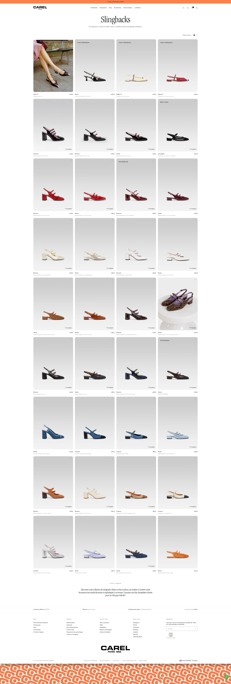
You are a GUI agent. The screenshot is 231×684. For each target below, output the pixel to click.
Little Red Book (137, 636)
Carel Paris (37, 660)
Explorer (69, 619)
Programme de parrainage (75, 632)
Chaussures (37, 625)
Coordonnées (116, 660)
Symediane (51, 660)
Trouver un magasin (72, 634)
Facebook (136, 627)
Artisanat (69, 625)
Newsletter (169, 619)
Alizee (38, 451)
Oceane (80, 451)
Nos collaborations (72, 627)
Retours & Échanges (106, 629)
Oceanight (164, 154)
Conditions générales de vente (129, 660)
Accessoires (37, 629)
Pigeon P (122, 94)
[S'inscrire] (196, 629)
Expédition (103, 627)
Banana (80, 154)
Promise (38, 154)
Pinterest (135, 629)
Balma (163, 571)
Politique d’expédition (105, 660)
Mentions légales (143, 660)
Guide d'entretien (105, 632)
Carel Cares (70, 629)
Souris (80, 94)
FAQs (101, 625)
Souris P (38, 94)
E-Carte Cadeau (38, 632)
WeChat (135, 634)
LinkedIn (135, 632)
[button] (94, 8)
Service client (104, 619)
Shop (34, 619)
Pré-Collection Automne (40, 622)
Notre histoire (71, 622)
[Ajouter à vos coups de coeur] (71, 41)
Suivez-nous (136, 619)
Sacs (34, 627)
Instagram (136, 622)
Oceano (122, 451)
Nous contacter (104, 622)
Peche (121, 154)
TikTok (135, 625)
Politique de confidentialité (90, 660)
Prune (80, 571)
